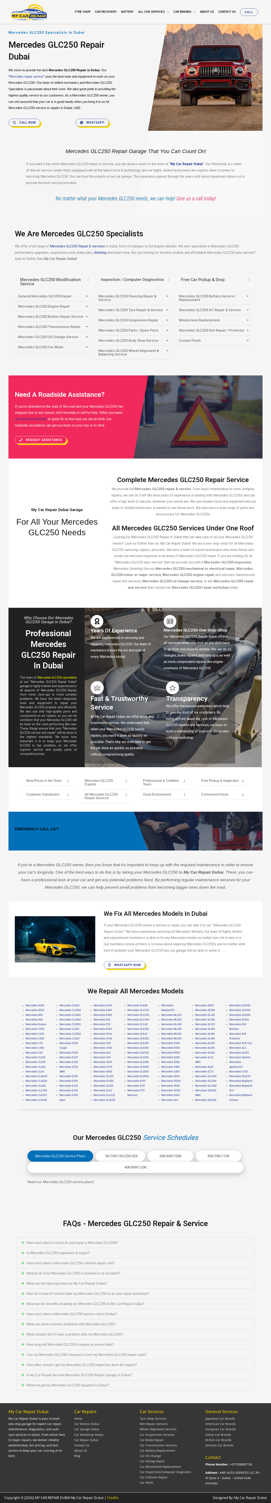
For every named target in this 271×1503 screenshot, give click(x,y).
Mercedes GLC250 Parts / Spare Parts (128, 330)
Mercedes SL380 (205, 1033)
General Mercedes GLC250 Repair (45, 296)
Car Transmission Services (158, 1445)
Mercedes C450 (35, 1047)
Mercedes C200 (35, 1029)
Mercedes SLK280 (239, 1005)
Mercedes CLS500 (70, 1024)
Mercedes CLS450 (70, 1019)
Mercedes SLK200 (205, 1100)
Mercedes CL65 (35, 1071)
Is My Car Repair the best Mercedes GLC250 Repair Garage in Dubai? (79, 1375)
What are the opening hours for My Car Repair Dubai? (66, 1283)
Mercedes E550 (103, 1029)
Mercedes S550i (170, 1090)
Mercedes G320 (103, 1038)
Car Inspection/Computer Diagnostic (165, 1472)
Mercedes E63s (103, 1033)
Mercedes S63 (169, 1100)
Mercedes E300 (68, 1080)
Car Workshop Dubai (88, 1435)
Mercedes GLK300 (138, 1047)
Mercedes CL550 (36, 1062)
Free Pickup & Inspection (220, 780)
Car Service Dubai (86, 1424)
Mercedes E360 (103, 1005)
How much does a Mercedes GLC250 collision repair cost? (70, 1263)
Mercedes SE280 (205, 1010)
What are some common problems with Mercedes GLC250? (71, 1324)
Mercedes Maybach (240, 1080)
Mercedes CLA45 (36, 1085)
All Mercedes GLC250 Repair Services (101, 796)
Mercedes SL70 (204, 1071)
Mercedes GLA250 (104, 1100)
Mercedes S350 (170, 1062)
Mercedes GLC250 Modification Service (50, 281)
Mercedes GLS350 (138, 1057)
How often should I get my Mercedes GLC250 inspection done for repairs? (81, 1365)
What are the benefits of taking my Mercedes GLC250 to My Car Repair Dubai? (85, 1304)
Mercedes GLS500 (138, 1071)
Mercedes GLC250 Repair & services (77, 246)
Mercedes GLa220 (104, 1095)
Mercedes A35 (34, 1015)
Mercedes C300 (35, 1038)
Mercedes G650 (103, 1062)
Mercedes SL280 (205, 1019)
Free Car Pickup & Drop (203, 279)
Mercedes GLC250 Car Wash (40, 347)
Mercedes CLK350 (36, 1100)
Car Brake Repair (152, 1440)
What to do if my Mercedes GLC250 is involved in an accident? (73, 1273)
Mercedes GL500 (103, 1085)
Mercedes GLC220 (138, 1010)
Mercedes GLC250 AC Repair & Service (210, 310)
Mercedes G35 (102, 1043)
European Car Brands (220, 1429)
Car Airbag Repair (152, 1461)
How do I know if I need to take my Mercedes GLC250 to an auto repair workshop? (87, 1293)
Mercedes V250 (238, 1071)
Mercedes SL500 (205, 1043)
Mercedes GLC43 (137, 1024)
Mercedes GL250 (103, 1076)
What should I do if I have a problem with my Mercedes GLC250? (74, 1334)
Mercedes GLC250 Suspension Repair (128, 320)
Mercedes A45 (34, 1019)
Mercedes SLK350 (239, 1015)
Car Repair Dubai (86, 1440)
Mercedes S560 (170, 1095)
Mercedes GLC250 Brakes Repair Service (50, 317)
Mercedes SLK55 (239, 1019)
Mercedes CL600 (36, 1066)
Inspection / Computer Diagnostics (132, 279)
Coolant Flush (190, 341)
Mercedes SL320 (205, 1024)
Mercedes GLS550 (138, 1076)
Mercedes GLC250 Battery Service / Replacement (207, 298)
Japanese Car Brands (220, 1419)
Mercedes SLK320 (239, 1010)
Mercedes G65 (102, 1057)
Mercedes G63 (102, 1052)
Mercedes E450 (103, 1015)
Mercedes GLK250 (138, 1038)
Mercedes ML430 (171, 1029)
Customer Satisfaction (42, 794)
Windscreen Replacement (199, 320)
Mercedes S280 (170, 1057)
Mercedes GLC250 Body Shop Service (128, 341)
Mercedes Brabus (36, 1024)
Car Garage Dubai (86, 1429)
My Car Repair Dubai (186, 164)
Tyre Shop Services (153, 1419)
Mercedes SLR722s (240, 1043)
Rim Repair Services (154, 1424)
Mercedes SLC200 (206, 1076)
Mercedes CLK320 (36, 1095)
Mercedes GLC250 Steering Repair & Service (127, 298)
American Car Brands (220, 1424)
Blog (77, 1456)
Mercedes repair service (26, 76)
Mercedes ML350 (171, 1019)
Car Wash (146, 1483)
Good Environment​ (157, 794)
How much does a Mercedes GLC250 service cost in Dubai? (71, 1314)
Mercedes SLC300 (206, 1080)
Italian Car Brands (218, 1435)
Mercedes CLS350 (70, 1010)
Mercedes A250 (35, 1010)
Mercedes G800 (103, 1071)
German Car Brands (219, 1445)
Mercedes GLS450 (138, 1066)
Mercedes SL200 (205, 1015)
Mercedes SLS (237, 1047)
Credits (113, 1497)
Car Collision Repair (154, 1477)
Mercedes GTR (136, 1085)
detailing (100, 253)
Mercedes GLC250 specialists (57, 677)
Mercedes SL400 (205, 1038)
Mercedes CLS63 (69, 1038)
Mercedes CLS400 (70, 1015)
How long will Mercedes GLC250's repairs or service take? (70, 1344)
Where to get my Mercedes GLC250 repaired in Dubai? (67, 1385)
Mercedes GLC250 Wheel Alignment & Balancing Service (128, 352)
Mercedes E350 (68, 1090)
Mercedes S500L (171, 1080)
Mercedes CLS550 (70, 1033)
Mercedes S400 (170, 1066)
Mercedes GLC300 (138, 1019)
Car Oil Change (150, 1456)
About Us (80, 1451)
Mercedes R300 (170, 1043)
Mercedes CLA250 (36, 1080)
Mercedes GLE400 (138, 1029)
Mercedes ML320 (171, 1015)
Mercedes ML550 (171, 1038)
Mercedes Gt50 (136, 1080)
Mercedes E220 (68, 1057)
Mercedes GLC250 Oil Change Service (48, 337)
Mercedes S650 (204, 1005)
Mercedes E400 (103, 1010)
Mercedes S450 (170, 1071)
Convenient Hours (214, 794)
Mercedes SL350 (205, 1029)
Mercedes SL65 (204, 1066)
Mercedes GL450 (103, 1080)
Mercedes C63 (34, 1052)
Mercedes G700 (103, 1066)
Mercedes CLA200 (36, 1076)
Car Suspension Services (157, 1435)
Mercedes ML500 (171, 1033)
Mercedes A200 (35, 1005)
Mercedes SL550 (205, 1047)
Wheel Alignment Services (158, 1429)
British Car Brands (218, 1440)
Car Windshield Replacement (160, 1467)
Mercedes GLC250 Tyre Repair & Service (130, 310)
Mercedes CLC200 (36, 1090)
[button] (249, 12)
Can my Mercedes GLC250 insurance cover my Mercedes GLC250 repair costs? (86, 1355)
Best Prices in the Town (44, 780)
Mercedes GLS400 (138, 1062)
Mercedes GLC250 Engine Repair (44, 306)
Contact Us (81, 1445)
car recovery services (31, 419)
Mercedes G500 (103, 1047)
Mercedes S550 (170, 1085)
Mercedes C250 (35, 1033)
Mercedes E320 (68, 1085)
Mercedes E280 (68, 1076)
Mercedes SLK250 (239, 1076)
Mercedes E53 (102, 1019)
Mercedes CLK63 (69, 1005)
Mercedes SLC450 (206, 1085)
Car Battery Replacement (157, 1451)
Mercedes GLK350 (138, 1052)
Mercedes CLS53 (69, 1029)
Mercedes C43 (34, 1043)
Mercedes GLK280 (138, 1043)
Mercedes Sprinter (240, 1057)
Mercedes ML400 (171, 1024)
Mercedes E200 (68, 1052)
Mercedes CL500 (36, 1057)
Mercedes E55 (102, 1024)
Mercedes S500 (170, 1076)
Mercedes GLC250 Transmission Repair (49, 327)
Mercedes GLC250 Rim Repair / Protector (211, 330)
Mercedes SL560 (205, 1052)
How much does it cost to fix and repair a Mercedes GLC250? (72, 1243)
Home (78, 1419)
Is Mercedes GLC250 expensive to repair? (58, 1253)
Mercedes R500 (170, 1052)
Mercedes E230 (68, 1062)
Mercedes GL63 (103, 1090)
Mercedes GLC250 (138, 1015)
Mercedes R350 (170, 1047)
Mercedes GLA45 (137, 1005)
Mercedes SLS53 (239, 1052)
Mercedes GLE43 (137, 1033)
